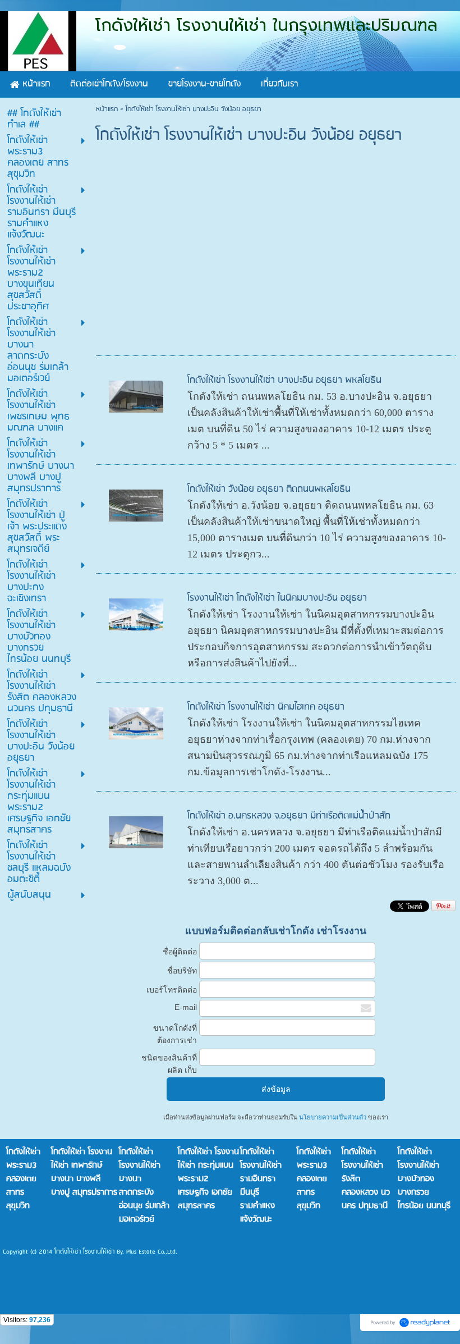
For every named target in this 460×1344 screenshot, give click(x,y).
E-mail (185, 1007)
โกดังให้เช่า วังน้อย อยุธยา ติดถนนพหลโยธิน (269, 489)
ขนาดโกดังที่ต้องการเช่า (175, 1034)
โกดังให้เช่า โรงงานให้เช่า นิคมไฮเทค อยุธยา (265, 707)
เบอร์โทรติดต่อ (171, 989)
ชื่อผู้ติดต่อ (180, 951)
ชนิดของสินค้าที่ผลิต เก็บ (169, 1064)
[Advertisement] (277, 268)
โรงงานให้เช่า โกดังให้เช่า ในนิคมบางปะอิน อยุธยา (277, 598)
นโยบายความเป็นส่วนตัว (332, 1117)
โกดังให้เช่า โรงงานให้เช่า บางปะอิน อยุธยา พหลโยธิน (284, 380)
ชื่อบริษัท (182, 970)
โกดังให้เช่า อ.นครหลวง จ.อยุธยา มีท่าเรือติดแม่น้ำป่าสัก (288, 816)
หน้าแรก (107, 109)
